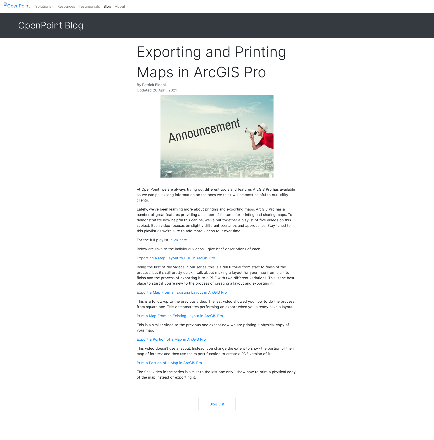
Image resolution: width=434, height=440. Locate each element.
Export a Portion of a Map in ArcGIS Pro (171, 339)
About (120, 6)
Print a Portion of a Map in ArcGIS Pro (169, 362)
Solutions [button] (43, 6)
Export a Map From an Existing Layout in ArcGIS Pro (182, 292)
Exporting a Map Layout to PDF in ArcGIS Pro (176, 258)
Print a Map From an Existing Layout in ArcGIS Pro (180, 316)
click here (178, 240)
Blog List (217, 404)
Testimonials (89, 6)
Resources (66, 6)
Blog (108, 6)
